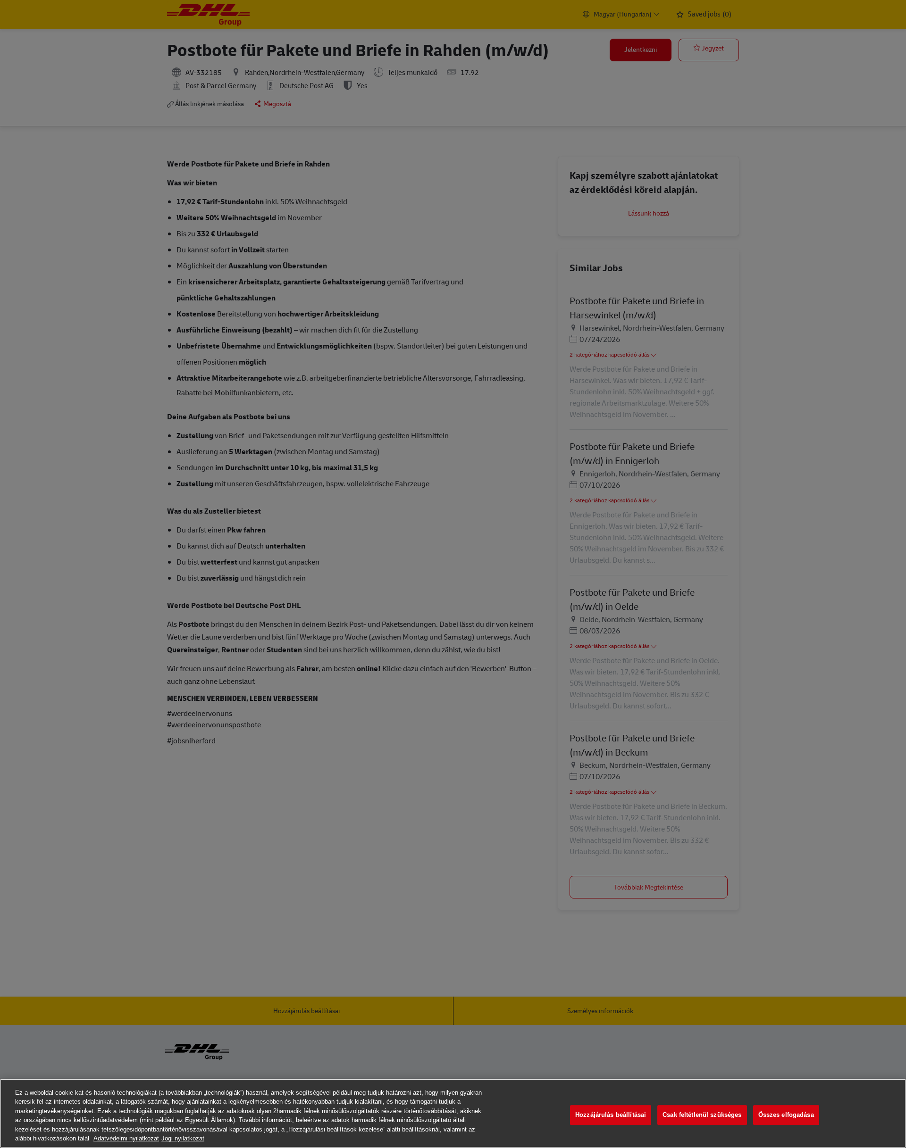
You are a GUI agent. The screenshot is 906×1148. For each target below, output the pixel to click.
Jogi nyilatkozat (182, 1138)
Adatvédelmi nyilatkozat (126, 1138)
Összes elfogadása (786, 1115)
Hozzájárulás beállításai (610, 1115)
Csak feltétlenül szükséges (702, 1115)
